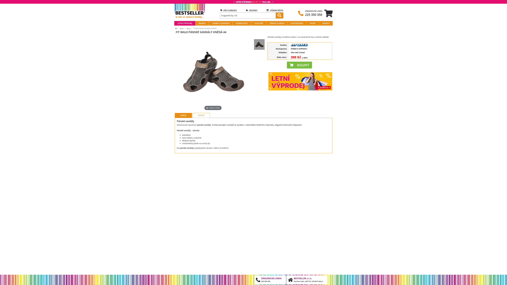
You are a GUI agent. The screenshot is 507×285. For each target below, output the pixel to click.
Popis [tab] (183, 115)
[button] (299, 65)
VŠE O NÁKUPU (230, 10)
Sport (182, 28)
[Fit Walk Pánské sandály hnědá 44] (259, 44)
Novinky (253, 10)
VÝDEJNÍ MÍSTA (276, 10)
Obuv (188, 28)
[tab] (328, 13)
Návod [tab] (201, 115)
